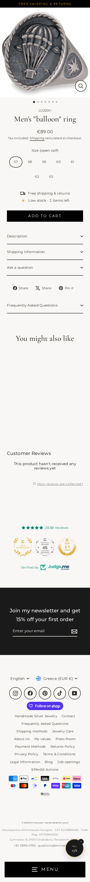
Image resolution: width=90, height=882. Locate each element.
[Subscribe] (73, 631)
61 (72, 162)
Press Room (66, 739)
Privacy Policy (26, 754)
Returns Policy (63, 746)
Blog (49, 762)
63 (51, 176)
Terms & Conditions (59, 754)
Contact (68, 716)
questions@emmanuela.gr (57, 845)
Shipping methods (32, 731)
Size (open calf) (45, 150)
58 (30, 162)
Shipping (37, 138)
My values (42, 739)
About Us (22, 739)
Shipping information (26, 252)
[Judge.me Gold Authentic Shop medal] (21, 547)
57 (16, 162)
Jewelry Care (63, 731)
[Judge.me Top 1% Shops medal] (65, 547)
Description (17, 236)
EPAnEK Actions (44, 769)
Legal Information (25, 762)
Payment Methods (30, 746)
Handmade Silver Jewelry (36, 716)
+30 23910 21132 (25, 845)
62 (37, 176)
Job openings (68, 762)
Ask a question (20, 267)
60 (58, 162)
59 (44, 162)
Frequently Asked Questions (32, 305)
